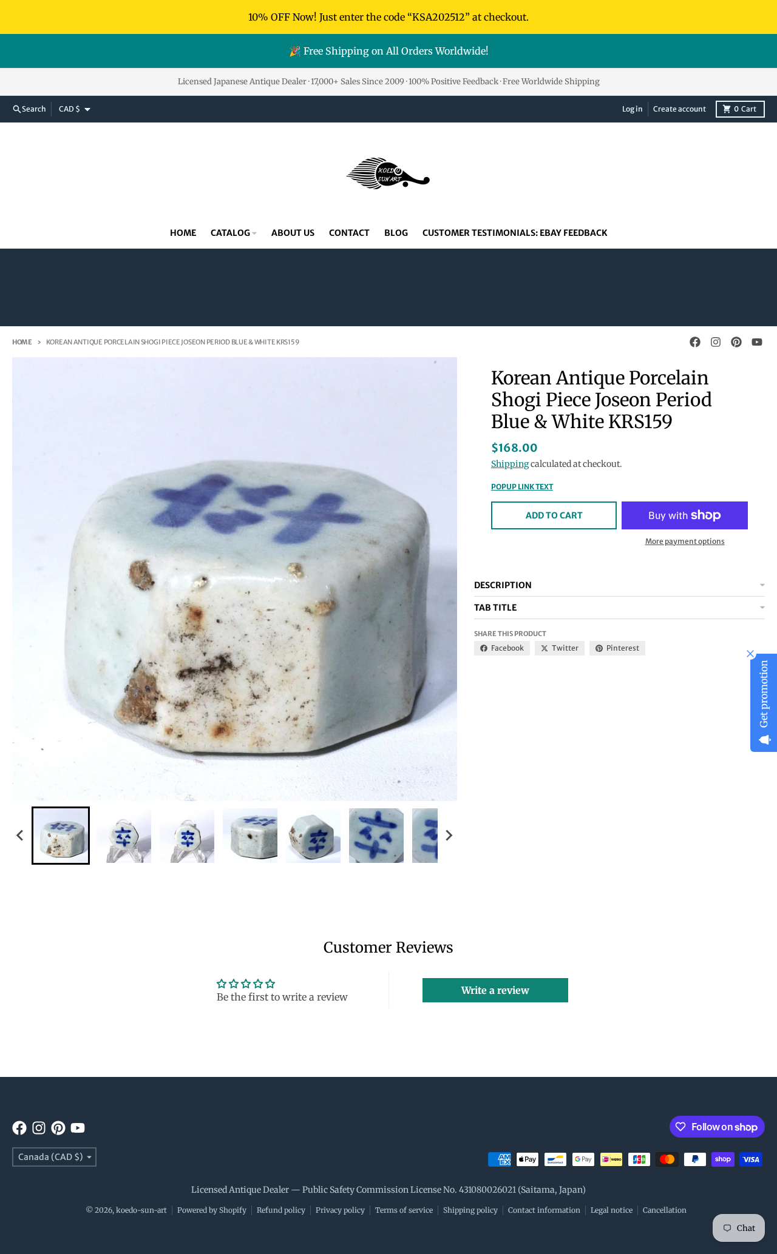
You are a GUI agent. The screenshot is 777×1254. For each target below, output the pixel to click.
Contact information (544, 1210)
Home (22, 342)
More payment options (685, 541)
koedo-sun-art (141, 1210)
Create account (679, 108)
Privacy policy (340, 1210)
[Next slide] (448, 835)
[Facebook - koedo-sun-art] (695, 342)
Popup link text (522, 486)
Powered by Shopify (211, 1210)
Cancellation (665, 1210)
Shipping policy (470, 1210)
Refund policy (281, 1210)
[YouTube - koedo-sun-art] (757, 342)
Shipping (510, 463)
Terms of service (404, 1210)
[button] (61, 835)
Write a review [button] (495, 990)
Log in (632, 108)
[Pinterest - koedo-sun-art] (736, 342)
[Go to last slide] (20, 835)
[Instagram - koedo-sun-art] (716, 342)
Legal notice (612, 1210)
